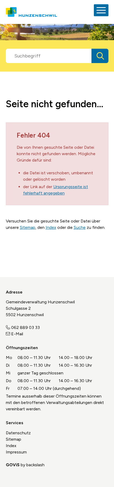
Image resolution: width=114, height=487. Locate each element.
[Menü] (101, 10)
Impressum (16, 452)
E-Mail (17, 333)
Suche (80, 227)
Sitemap (27, 227)
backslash (35, 464)
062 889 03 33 (25, 327)
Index (51, 227)
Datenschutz (18, 432)
